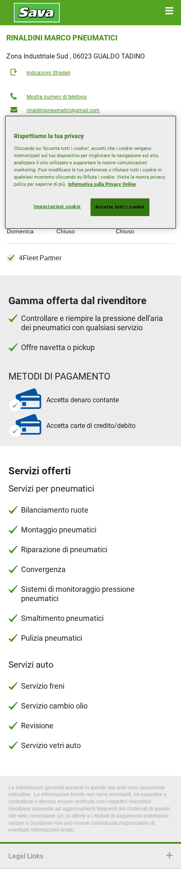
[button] (169, 11)
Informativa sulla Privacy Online (102, 184)
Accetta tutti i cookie (120, 207)
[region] (91, 172)
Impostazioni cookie (57, 206)
